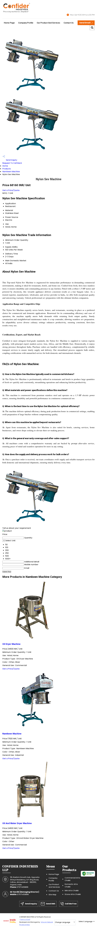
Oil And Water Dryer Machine (17, 823)
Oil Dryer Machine (11, 644)
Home (5, 166)
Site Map (52, 894)
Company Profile (25, 23)
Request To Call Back (12, 163)
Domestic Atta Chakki (71, 885)
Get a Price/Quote (11, 190)
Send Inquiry (11, 160)
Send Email (84, 22)
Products (6, 168)
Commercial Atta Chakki (72, 879)
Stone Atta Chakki (73, 894)
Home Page (9, 23)
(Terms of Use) (25, 920)
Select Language (86, 921)
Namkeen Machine (11, 171)
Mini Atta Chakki (72, 890)
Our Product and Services (48, 23)
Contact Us (69, 23)
